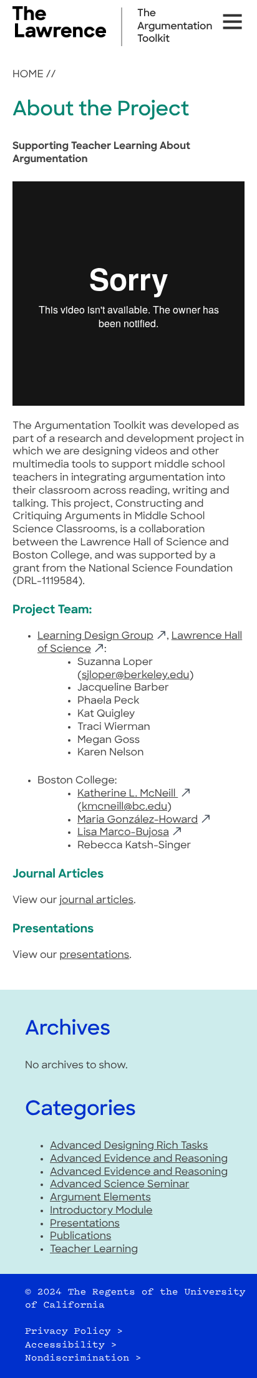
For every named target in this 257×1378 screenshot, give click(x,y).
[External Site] (59, 35)
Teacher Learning (94, 1250)
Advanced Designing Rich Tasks (129, 1146)
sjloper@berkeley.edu (135, 676)
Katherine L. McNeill (127, 794)
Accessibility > (71, 1345)
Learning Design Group (95, 636)
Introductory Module (101, 1211)
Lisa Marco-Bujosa (123, 833)
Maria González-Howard (137, 820)
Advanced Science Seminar (120, 1185)
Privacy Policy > (74, 1331)
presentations (94, 955)
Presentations (85, 1224)
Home (28, 75)
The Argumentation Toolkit (174, 27)
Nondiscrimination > (83, 1358)
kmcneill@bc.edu (124, 807)
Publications (80, 1237)
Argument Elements (100, 1198)
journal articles (96, 901)
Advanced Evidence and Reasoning (139, 1159)
